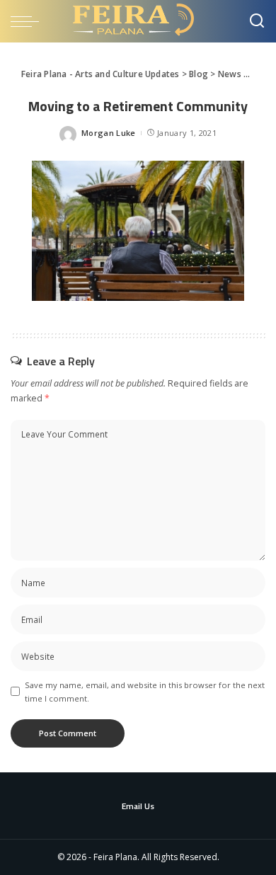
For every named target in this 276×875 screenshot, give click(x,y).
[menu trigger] (28, 21)
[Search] (256, 21)
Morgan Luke (108, 132)
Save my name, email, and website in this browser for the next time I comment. (145, 692)
